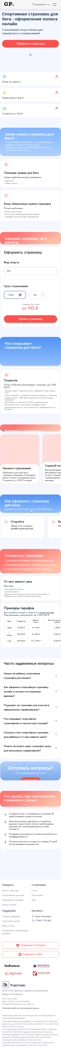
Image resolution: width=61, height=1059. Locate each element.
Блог (34, 900)
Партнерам (37, 895)
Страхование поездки (12, 900)
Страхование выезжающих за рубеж (15, 932)
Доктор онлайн (9, 904)
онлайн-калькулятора (22, 528)
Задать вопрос (30, 780)
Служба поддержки (11, 916)
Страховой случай (11, 921)
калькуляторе (47, 612)
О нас (34, 890)
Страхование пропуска (13, 895)
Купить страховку (30, 319)
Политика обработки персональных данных (20, 1008)
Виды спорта (8, 926)
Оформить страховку (30, 44)
